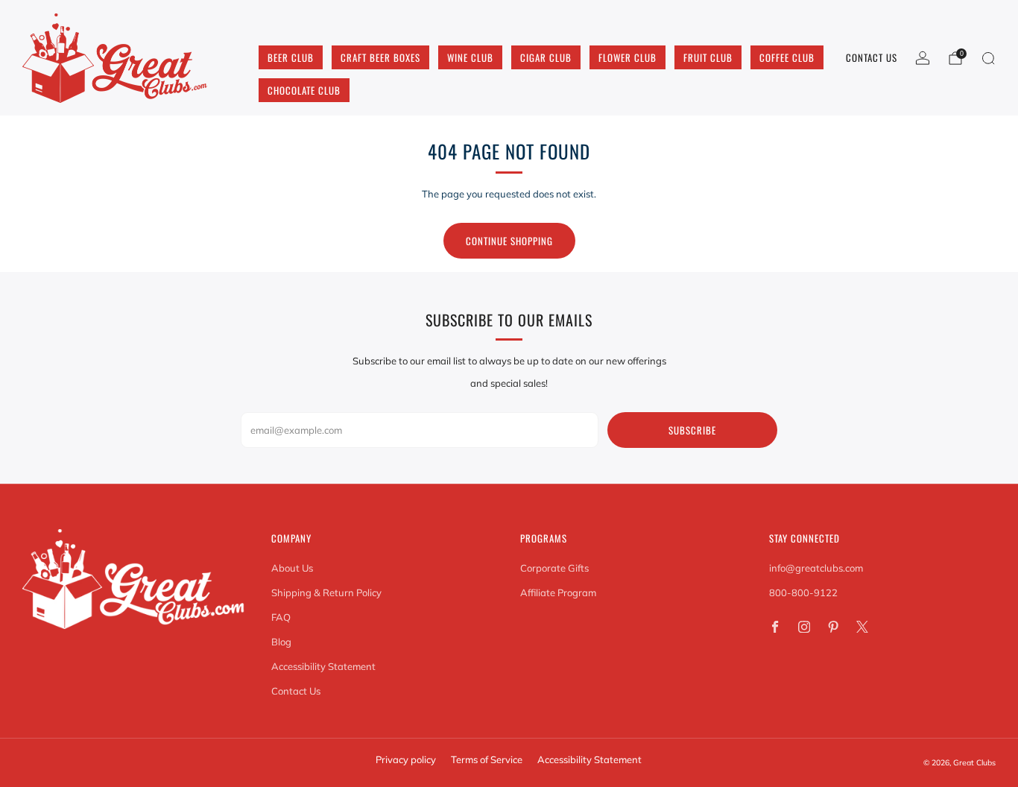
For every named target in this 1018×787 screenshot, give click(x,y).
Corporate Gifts (554, 568)
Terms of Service (486, 759)
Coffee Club (787, 57)
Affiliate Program (558, 592)
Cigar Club (546, 57)
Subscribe (692, 430)
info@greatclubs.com (816, 568)
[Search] (988, 58)
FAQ (281, 617)
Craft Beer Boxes (380, 57)
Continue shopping (509, 240)
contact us (871, 57)
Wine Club (470, 57)
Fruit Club (708, 57)
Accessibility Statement (323, 666)
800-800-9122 (803, 592)
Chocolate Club (304, 90)
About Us (292, 568)
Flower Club (627, 57)
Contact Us (295, 691)
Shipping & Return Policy (326, 592)
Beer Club (291, 57)
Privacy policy (406, 759)
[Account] (922, 58)
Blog (281, 642)
